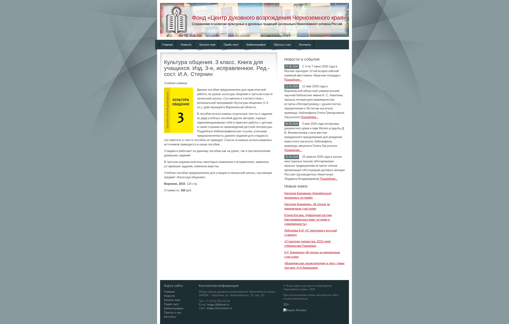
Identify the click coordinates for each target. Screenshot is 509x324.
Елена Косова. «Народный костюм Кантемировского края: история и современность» (308, 219)
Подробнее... (293, 79)
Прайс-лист (231, 44)
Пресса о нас (282, 44)
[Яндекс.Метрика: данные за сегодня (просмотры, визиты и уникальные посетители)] (294, 310)
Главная (167, 44)
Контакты (305, 44)
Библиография (256, 44)
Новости (186, 44)
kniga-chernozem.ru (219, 308)
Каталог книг (207, 44)
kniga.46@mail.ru (218, 304)
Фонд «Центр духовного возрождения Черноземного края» (269, 17)
